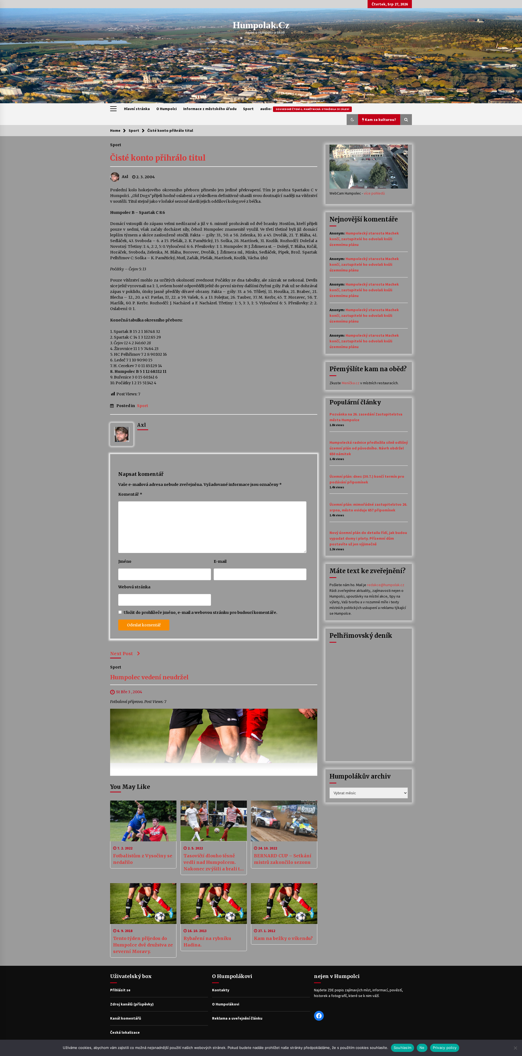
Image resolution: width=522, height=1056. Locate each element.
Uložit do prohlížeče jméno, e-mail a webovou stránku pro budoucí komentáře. (200, 612)
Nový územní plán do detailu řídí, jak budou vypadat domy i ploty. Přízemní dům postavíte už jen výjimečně (368, 538)
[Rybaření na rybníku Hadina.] (214, 903)
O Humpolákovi (225, 1004)
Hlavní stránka (137, 108)
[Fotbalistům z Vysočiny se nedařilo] (143, 821)
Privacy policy (445, 1047)
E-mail (220, 561)
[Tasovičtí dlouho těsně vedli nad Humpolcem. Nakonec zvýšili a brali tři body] (214, 821)
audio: (304, 108)
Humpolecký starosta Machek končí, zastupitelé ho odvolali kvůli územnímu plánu (364, 239)
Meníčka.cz (350, 382)
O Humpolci (166, 108)
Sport (248, 108)
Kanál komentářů (125, 1018)
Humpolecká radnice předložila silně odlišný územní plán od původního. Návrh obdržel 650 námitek (369, 448)
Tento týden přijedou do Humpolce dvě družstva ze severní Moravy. (143, 945)
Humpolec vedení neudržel (149, 677)
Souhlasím (402, 1047)
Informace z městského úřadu (210, 108)
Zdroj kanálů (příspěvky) (132, 1004)
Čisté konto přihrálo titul (158, 158)
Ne (422, 1047)
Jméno (124, 561)
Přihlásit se (120, 990)
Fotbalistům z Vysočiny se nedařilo (142, 859)
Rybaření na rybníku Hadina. (207, 942)
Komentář (130, 494)
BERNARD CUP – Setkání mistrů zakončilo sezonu (282, 859)
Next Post (121, 653)
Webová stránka (134, 587)
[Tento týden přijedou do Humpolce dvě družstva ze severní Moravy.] (143, 903)
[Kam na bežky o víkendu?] (284, 903)
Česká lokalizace (125, 1032)
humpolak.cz (261, 25)
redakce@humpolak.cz (385, 584)
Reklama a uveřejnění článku (237, 1018)
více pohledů (374, 193)
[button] (352, 119)
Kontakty (220, 990)
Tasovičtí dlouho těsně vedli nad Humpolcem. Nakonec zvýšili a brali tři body (213, 862)
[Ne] (515, 1048)
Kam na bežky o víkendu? (283, 938)
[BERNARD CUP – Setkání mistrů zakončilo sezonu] (284, 821)
